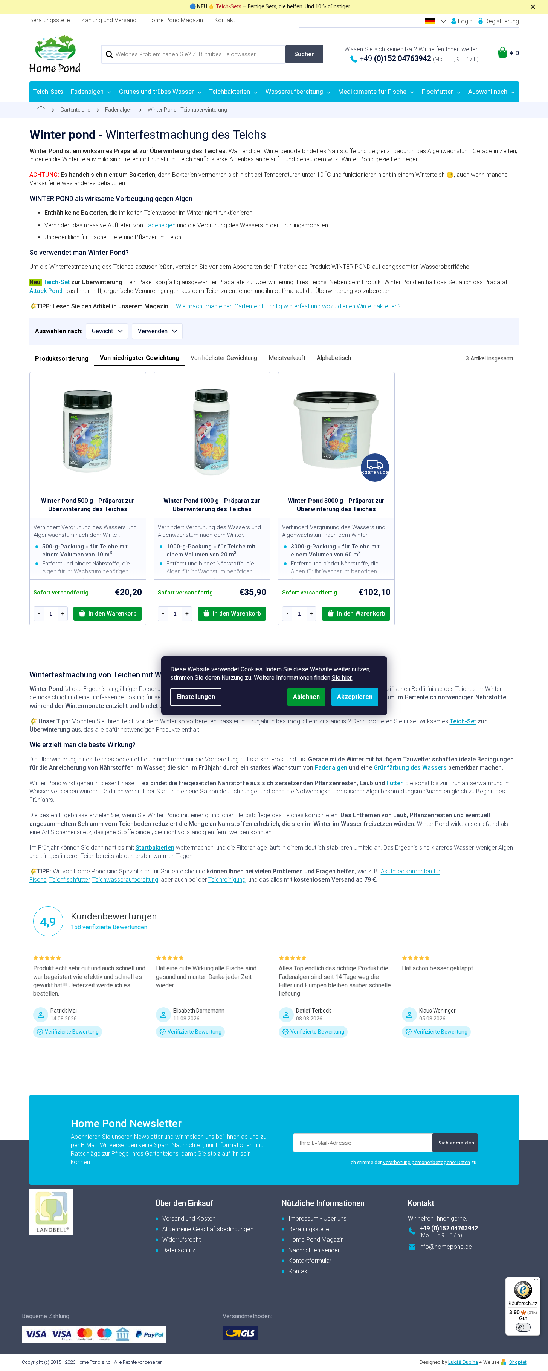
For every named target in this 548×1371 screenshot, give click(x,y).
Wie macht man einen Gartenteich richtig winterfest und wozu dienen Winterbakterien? (288, 306)
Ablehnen (306, 696)
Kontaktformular (310, 1260)
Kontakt (224, 20)
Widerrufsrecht (181, 1239)
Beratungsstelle (49, 20)
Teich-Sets (228, 6)
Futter (394, 783)
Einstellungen (196, 696)
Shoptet (518, 1362)
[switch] (523, 1327)
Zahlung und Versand (108, 20)
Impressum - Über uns (318, 1218)
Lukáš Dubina (463, 1362)
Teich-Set (56, 282)
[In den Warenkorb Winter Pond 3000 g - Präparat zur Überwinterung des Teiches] (356, 614)
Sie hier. (342, 677)
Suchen (304, 54)
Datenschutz (178, 1250)
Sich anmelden (456, 1142)
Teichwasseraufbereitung (125, 879)
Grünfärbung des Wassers (410, 767)
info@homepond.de (445, 1246)
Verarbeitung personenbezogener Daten (426, 1162)
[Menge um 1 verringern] (39, 614)
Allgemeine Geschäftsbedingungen (207, 1229)
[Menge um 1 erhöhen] (63, 614)
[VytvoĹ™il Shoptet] (504, 1362)
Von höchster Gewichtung (224, 358)
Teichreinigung (227, 879)
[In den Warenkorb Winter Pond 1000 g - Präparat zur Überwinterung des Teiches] (232, 614)
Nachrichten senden (315, 1250)
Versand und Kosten (188, 1218)
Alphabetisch (334, 358)
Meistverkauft (287, 358)
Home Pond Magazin (175, 20)
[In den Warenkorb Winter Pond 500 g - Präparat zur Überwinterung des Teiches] (107, 614)
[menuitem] (48, 91)
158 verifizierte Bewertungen (109, 927)
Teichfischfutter (69, 879)
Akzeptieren (354, 696)
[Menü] (535, 1281)
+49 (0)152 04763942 (448, 1228)
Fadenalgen (160, 225)
